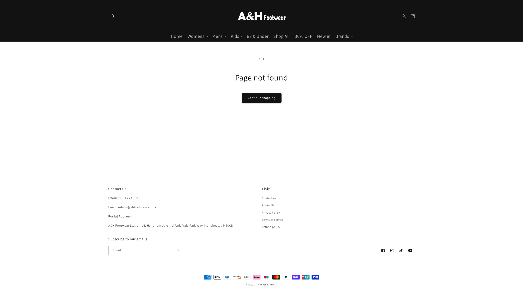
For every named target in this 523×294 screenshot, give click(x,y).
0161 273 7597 (130, 198)
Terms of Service (272, 220)
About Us (268, 205)
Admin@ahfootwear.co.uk (137, 207)
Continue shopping (261, 98)
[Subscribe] (177, 250)
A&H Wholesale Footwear (265, 284)
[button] (112, 16)
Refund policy (271, 227)
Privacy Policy (271, 212)
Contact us (269, 198)
